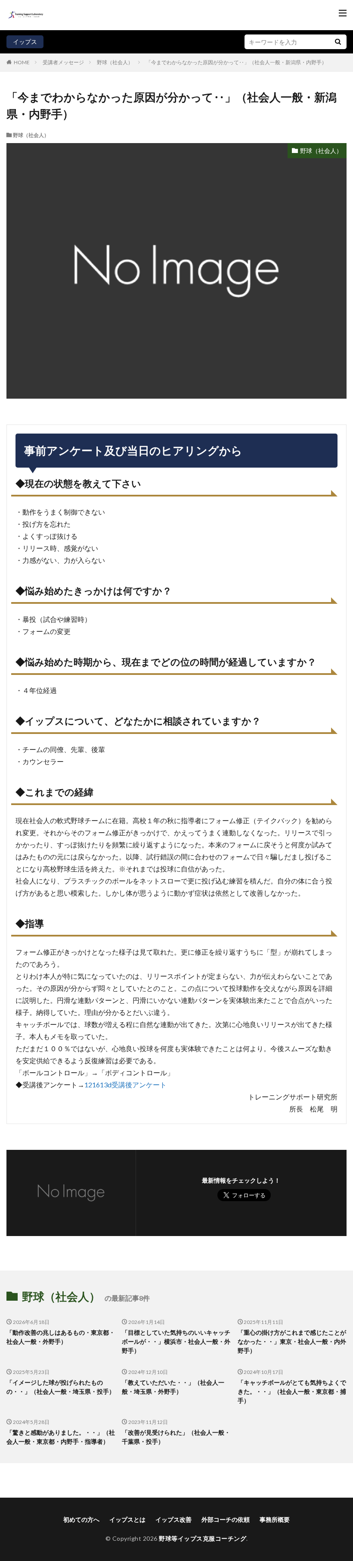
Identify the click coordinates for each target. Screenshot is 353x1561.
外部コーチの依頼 (225, 1519)
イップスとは (127, 1519)
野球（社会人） (115, 62)
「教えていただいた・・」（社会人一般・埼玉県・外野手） (173, 1387)
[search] (338, 41)
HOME (22, 62)
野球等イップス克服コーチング (202, 1538)
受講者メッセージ (63, 62)
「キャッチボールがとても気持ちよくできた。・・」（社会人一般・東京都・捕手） (292, 1391)
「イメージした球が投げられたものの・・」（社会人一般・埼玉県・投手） (60, 1387)
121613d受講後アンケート (125, 1084)
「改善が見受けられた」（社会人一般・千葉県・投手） (176, 1437)
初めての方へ (81, 1519)
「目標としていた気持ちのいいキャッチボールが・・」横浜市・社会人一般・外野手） (176, 1341)
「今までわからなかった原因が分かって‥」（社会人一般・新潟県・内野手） (236, 62)
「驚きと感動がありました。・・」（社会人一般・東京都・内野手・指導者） (60, 1437)
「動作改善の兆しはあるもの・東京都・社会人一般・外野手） (60, 1337)
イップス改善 (173, 1519)
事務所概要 (275, 1519)
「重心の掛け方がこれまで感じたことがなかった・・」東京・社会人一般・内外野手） (292, 1341)
